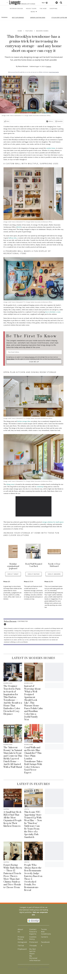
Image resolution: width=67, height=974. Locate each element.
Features (29, 31)
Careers (44, 937)
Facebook (45, 942)
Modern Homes (42, 31)
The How (43, 8)
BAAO (19, 227)
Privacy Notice (10, 359)
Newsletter (60, 121)
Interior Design (16, 8)
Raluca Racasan (23, 66)
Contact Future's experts (33, 931)
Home (20, 31)
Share (7, 121)
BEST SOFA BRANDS (18, 17)
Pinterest (33, 942)
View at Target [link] (13, 574)
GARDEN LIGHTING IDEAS (37, 17)
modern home (50, 148)
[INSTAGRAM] (5, 624)
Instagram (22, 942)
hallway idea (13, 238)
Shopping (53, 8)
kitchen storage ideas (24, 421)
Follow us (50, 121)
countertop (40, 486)
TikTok (21, 946)
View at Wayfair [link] (33, 574)
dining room (10, 484)
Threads (33, 946)
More (33, 11)
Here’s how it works (54, 72)
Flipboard (22, 949)
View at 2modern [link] (54, 574)
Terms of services (29, 357)
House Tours (31, 8)
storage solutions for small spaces (53, 522)
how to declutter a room (52, 312)
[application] (34, 506)
